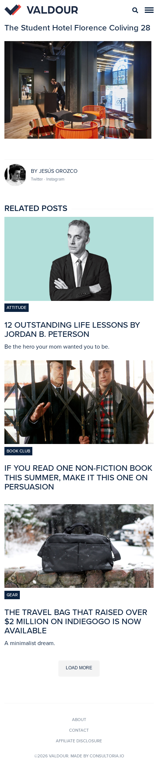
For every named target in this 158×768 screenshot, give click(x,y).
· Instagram (54, 179)
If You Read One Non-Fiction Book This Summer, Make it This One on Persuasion (78, 477)
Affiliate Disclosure (79, 740)
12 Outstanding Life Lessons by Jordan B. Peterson (72, 329)
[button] (149, 10)
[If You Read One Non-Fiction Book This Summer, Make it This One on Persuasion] (79, 442)
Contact (79, 730)
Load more (79, 668)
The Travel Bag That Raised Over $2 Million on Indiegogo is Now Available (75, 621)
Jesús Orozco (58, 171)
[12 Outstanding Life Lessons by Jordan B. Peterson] (79, 299)
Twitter (37, 179)
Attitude (16, 307)
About (79, 719)
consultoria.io (107, 755)
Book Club (18, 451)
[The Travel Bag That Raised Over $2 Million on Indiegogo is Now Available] (79, 586)
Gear (12, 594)
